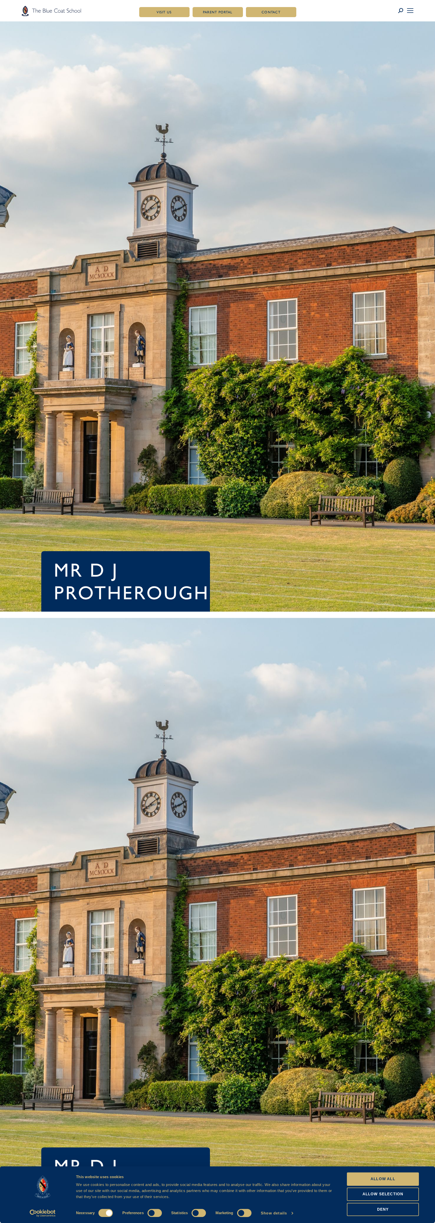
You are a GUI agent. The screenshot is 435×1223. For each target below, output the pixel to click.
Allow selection (383, 1194)
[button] (410, 10)
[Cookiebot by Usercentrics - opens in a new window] (43, 1213)
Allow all (383, 1179)
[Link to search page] (402, 10)
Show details (274, 1213)
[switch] (155, 1213)
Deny (383, 1209)
